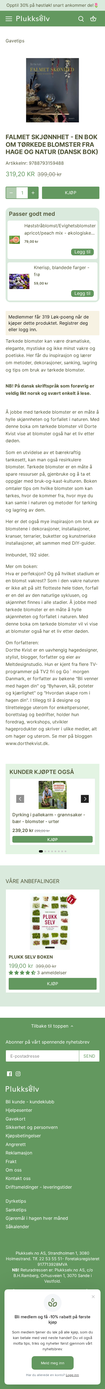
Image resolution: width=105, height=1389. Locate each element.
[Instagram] (18, 1073)
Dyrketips (16, 1201)
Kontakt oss (18, 1178)
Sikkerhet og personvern (32, 1127)
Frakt (11, 1161)
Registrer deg (73, 323)
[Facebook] (9, 1073)
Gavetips (15, 40)
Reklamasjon (19, 1153)
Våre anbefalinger (32, 881)
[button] (85, 799)
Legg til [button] (82, 252)
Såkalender (17, 1226)
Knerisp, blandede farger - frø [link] (61, 271)
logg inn (27, 329)
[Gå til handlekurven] (93, 18)
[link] (14, 239)
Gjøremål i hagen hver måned (37, 1218)
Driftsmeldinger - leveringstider (39, 1187)
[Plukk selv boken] (53, 921)
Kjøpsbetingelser (23, 1135)
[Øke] (33, 193)
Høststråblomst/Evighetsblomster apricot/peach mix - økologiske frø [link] (60, 230)
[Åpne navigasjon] (9, 19)
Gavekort (15, 1119)
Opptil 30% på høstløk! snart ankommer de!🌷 (52, 5)
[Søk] (81, 18)
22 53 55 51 (50, 1258)
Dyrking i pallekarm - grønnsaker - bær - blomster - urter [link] (48, 818)
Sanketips (16, 1209)
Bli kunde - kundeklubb (30, 1101)
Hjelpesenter (19, 1110)
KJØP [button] (52, 839)
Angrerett (16, 1144)
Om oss (14, 1170)
